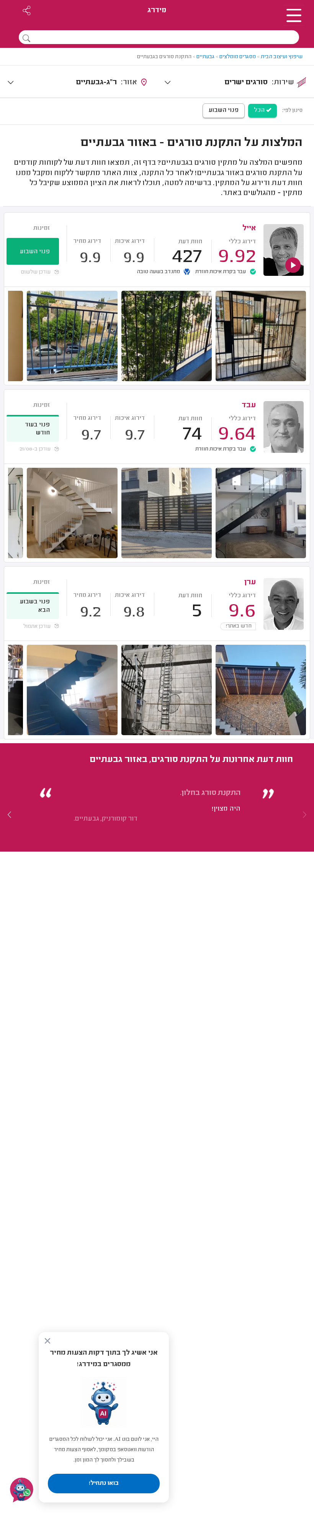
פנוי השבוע (224, 110)
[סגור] (47, 1341)
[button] (9, 814)
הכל (260, 110)
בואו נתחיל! (104, 1483)
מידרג (156, 11)
